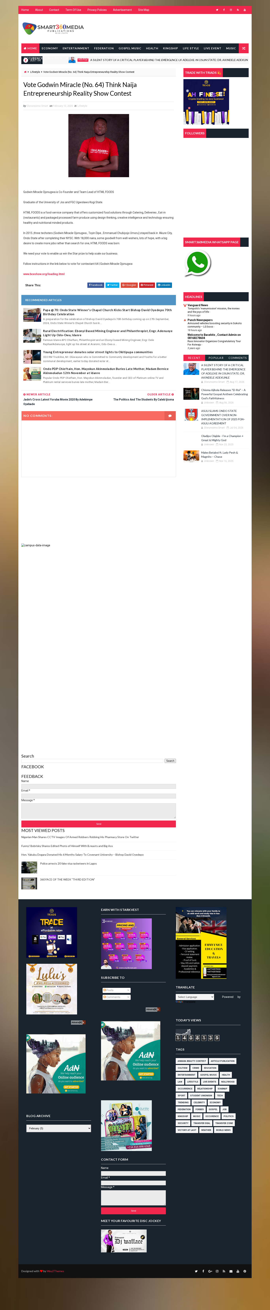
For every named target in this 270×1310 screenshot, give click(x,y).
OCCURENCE (33, 58)
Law (180, 1082)
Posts (109, 990)
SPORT (119, 58)
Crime (195, 1068)
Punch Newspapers (200, 320)
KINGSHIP (170, 48)
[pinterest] (245, 1271)
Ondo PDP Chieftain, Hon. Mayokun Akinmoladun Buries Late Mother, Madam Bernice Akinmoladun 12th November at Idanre (106, 371)
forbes (199, 1109)
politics (229, 1116)
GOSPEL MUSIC (130, 48)
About (39, 9)
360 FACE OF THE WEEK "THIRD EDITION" (67, 879)
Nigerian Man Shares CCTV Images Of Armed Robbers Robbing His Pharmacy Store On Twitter (80, 837)
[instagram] (231, 10)
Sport (181, 1095)
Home (25, 9)
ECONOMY (50, 48)
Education (210, 1068)
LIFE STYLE (191, 48)
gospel (213, 1109)
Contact (54, 9)
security (183, 1123)
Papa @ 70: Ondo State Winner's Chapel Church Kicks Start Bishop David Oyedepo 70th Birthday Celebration (107, 312)
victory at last (187, 1130)
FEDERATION (104, 48)
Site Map (143, 9)
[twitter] (217, 10)
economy (215, 1102)
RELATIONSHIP (78, 58)
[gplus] (210, 1271)
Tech (220, 1095)
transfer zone (224, 1123)
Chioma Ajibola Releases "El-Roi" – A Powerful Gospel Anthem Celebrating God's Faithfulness (224, 394)
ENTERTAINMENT (76, 48)
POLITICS (55, 58)
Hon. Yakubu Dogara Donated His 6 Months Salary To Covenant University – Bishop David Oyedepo (82, 854)
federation (184, 1109)
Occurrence (185, 1088)
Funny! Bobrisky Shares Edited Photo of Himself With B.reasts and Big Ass (67, 846)
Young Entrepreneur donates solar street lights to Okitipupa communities (98, 352)
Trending (183, 1102)
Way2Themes (55, 1271)
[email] (231, 1271)
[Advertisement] (98, 510)
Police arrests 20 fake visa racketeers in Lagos (68, 863)
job (224, 1109)
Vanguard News (198, 305)
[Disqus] (98, 596)
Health (226, 1075)
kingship (183, 1116)
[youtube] (245, 10)
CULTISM (182, 1068)
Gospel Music (208, 1075)
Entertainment (186, 1075)
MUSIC (231, 48)
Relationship (205, 1088)
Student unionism (201, 1095)
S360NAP (222, 1088)
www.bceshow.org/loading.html (44, 274)
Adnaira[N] (77, 1022)
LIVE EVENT (212, 48)
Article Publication (222, 1061)
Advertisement (122, 9)
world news (223, 1130)
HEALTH (152, 48)
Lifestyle (35, 71)
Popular (216, 357)
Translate (189, 1001)
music (242, 60)
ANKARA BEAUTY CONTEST (192, 1061)
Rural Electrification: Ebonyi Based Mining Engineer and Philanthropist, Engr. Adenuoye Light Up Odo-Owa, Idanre (108, 333)
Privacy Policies (97, 9)
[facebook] (224, 10)
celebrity (199, 1102)
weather (206, 1130)
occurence (212, 1116)
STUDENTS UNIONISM (145, 58)
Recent (194, 357)
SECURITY (101, 58)
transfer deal (201, 1123)
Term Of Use (73, 9)
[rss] (238, 10)
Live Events (209, 1082)
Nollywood (228, 1082)
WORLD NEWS (198, 58)
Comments (237, 357)
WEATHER (174, 58)
